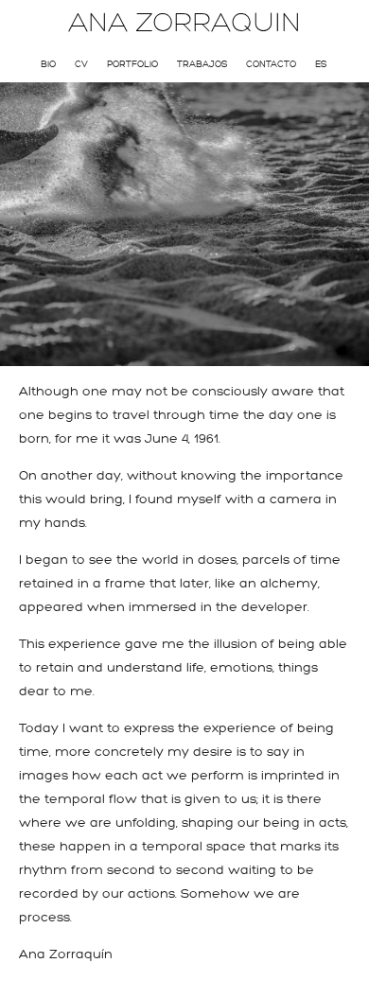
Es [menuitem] (320, 64)
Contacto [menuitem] (271, 64)
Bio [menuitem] (48, 64)
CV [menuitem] (81, 64)
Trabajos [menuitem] (202, 64)
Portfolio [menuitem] (132, 64)
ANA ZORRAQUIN (184, 23)
